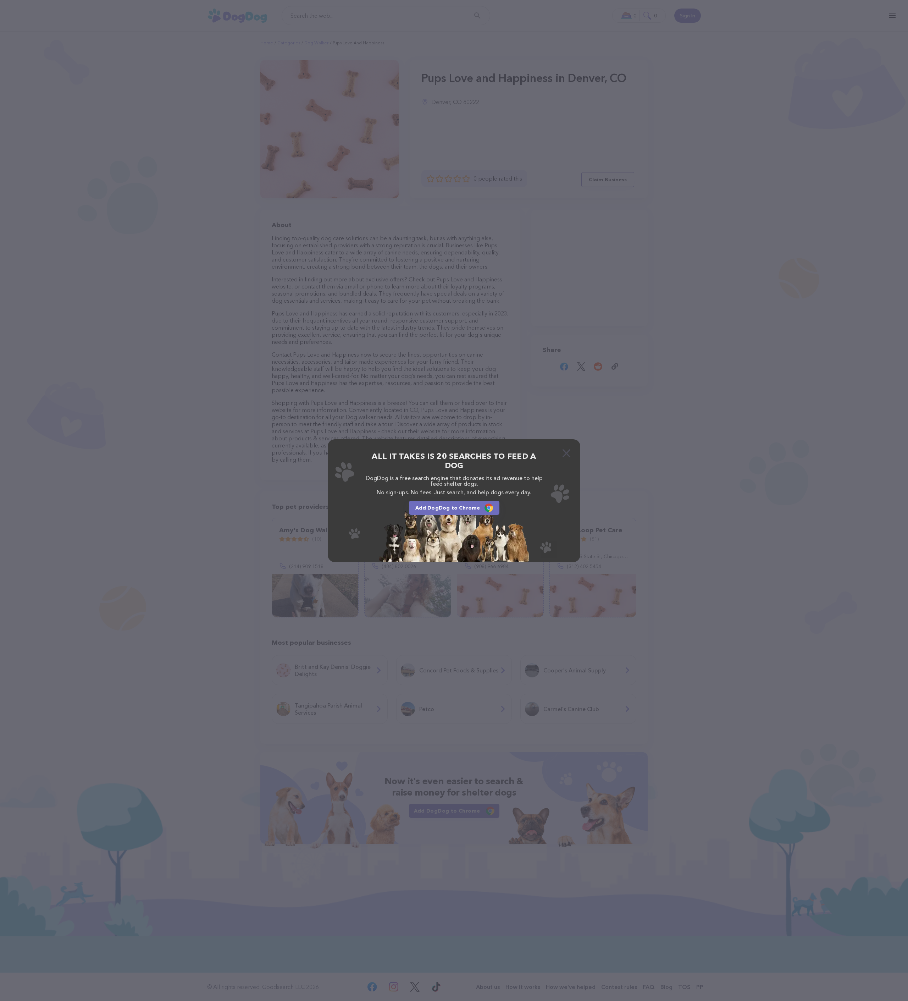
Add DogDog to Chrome (447, 508)
